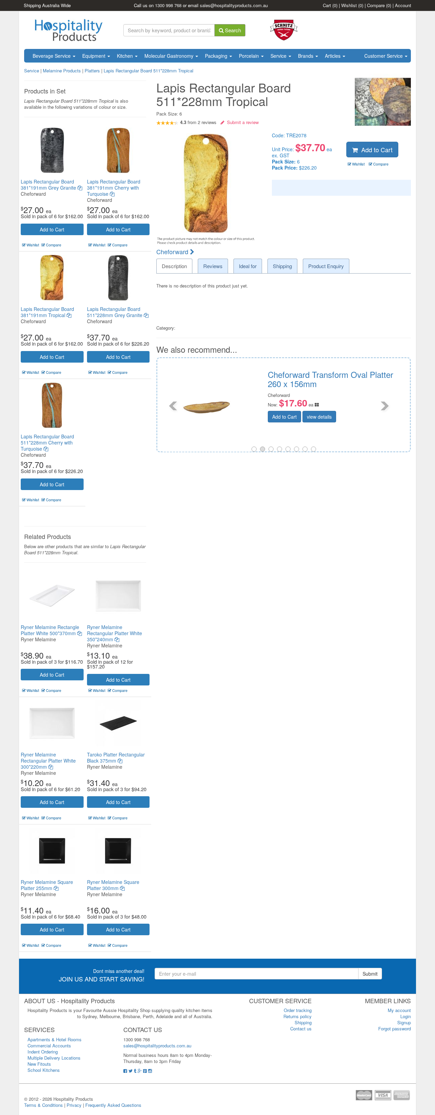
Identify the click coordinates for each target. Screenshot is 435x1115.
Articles (333, 55)
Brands (306, 55)
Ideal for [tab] (248, 265)
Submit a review (241, 122)
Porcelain (249, 55)
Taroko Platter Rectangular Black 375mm (116, 757)
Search (232, 30)
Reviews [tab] (213, 265)
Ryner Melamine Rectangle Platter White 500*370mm (50, 630)
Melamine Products (62, 70)
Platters (93, 70)
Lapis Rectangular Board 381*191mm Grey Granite (49, 184)
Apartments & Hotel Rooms (55, 1039)
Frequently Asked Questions (113, 1105)
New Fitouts (39, 1064)
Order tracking (298, 1010)
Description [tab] (174, 265)
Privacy (74, 1105)
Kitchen (125, 55)
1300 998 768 (168, 5)
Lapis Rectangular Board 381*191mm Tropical (47, 312)
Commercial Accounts (49, 1045)
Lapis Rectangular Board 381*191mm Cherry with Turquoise (113, 187)
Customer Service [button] (384, 55)
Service (279, 55)
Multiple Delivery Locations (54, 1058)
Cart (330, 5)
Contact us (301, 1028)
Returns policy (297, 1016)
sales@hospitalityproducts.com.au (234, 5)
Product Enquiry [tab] (326, 265)
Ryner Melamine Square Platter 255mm (47, 884)
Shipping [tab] (282, 265)
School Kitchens (44, 1070)
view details (364, 416)
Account (403, 5)
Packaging (217, 55)
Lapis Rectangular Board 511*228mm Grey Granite (115, 312)
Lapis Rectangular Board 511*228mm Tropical (148, 70)
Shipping (303, 1022)
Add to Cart (52, 229)
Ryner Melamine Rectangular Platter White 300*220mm (48, 760)
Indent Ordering (43, 1051)
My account (399, 1010)
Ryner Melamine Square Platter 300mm (113, 884)
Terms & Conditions (43, 1105)
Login (405, 1016)
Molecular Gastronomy (169, 55)
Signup (404, 1022)
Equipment (94, 55)
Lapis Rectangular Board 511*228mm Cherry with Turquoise (47, 442)
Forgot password (394, 1028)
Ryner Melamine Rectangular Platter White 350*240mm (114, 633)
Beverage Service (52, 55)
